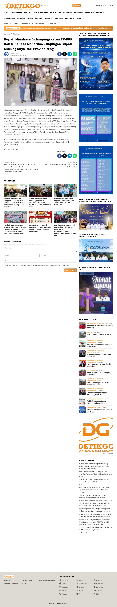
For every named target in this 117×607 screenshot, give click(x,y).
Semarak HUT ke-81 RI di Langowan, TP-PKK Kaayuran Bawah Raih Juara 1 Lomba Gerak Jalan (40, 228)
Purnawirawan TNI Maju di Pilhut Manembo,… (99, 365)
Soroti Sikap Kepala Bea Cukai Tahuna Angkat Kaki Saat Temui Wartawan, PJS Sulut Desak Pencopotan (95, 529)
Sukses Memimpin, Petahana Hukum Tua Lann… (98, 384)
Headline (90, 332)
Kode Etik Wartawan (12, 584)
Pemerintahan (91, 342)
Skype (81, 590)
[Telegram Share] (69, 54)
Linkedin (81, 587)
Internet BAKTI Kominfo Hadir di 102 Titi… (99, 411)
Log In (23, 584)
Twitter (81, 580)
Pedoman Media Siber (47, 580)
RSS (97, 594)
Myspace (64, 590)
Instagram (65, 587)
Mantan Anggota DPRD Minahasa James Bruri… (99, 345)
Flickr (80, 594)
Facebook (65, 580)
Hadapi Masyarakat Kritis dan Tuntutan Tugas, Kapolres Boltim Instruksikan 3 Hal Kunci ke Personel (94, 489)
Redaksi (7, 580)
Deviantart (99, 587)
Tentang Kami (26, 580)
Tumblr (64, 584)
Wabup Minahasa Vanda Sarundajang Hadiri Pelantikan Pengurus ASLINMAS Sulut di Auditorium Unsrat (40, 202)
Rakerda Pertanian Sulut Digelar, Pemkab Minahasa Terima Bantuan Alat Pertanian (64, 201)
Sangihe (101, 323)
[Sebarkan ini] (59, 54)
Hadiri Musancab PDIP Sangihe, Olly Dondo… (99, 374)
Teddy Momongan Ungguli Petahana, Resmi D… (97, 394)
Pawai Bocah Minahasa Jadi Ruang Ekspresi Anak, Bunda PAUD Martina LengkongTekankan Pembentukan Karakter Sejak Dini (65, 230)
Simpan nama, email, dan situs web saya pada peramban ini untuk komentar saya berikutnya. (37, 265)
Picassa (64, 594)
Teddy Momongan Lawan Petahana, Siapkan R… (96, 402)
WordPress (99, 584)
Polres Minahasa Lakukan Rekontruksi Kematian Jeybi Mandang (61, 164)
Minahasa (100, 340)
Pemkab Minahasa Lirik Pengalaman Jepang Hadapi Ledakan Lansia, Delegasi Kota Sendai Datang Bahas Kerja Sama (14, 202)
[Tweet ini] (64, 54)
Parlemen (90, 323)
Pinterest (99, 580)
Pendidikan (100, 350)
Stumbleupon (83, 584)
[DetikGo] (22, 5)
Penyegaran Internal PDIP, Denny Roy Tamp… (100, 326)
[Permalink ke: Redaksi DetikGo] (6, 54)
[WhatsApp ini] (75, 54)
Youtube (98, 590)
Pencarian (76, 5)
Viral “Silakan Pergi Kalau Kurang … (99, 335)
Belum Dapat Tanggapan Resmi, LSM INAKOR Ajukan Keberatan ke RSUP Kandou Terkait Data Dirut (95, 481)
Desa (88, 340)
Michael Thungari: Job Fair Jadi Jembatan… (99, 355)
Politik (95, 323)
